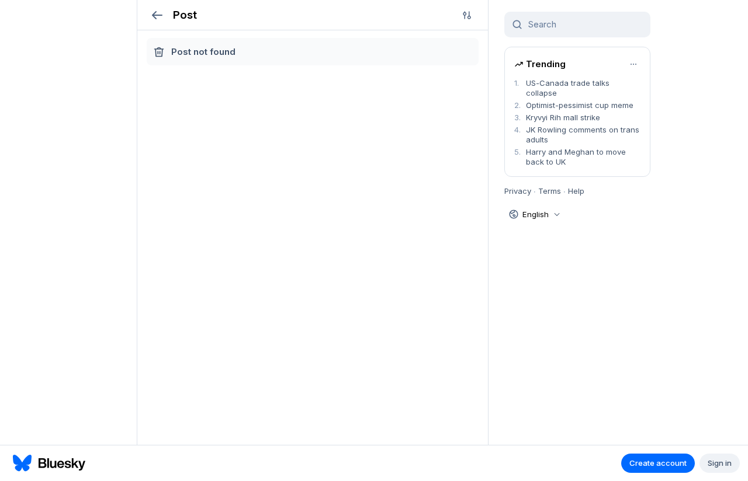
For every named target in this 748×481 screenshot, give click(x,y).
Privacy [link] (517, 191)
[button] (157, 15)
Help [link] (576, 191)
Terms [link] (549, 191)
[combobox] (584, 24)
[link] (577, 88)
